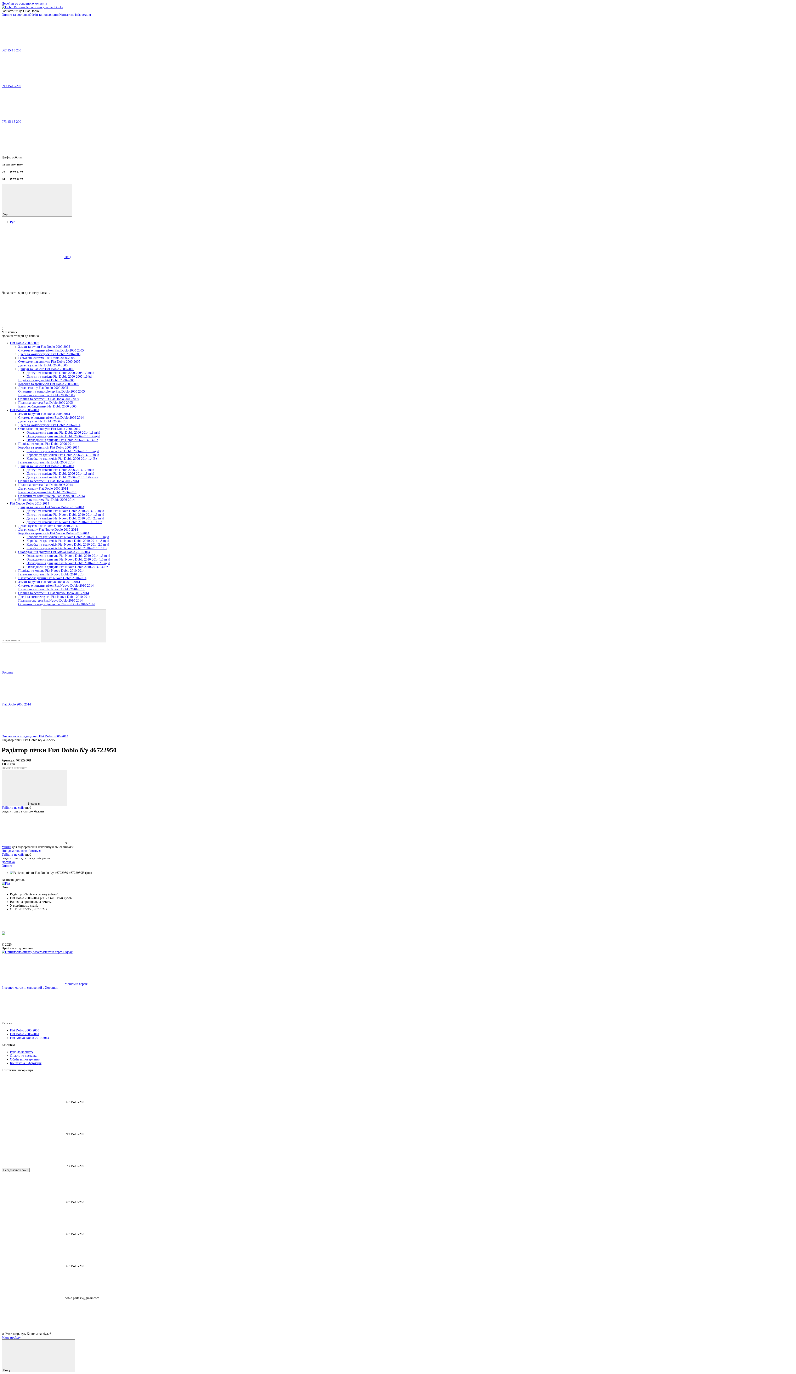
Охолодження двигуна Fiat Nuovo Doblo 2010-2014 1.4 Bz (67, 567)
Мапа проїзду (11, 1337)
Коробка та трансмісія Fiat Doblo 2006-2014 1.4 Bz (62, 458)
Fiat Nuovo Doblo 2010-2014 (29, 503)
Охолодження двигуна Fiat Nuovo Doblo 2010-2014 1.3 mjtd (68, 555)
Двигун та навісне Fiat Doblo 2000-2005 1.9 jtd (59, 376)
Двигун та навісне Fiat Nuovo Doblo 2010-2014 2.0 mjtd (65, 518)
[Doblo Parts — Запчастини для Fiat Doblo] (22, 940)
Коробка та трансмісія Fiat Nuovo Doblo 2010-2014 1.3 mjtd (68, 537)
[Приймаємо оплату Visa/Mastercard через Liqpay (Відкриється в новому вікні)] (37, 952)
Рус (12, 222)
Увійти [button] (6, 847)
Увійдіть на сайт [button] (13, 807)
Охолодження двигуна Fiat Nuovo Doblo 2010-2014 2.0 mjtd (68, 563)
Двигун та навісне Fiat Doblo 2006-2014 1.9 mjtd (60, 470)
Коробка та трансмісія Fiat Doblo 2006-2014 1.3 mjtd (63, 451)
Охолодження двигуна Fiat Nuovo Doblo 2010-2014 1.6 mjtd (68, 559)
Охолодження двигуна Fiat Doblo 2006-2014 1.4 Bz (62, 440)
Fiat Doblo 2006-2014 (24, 410)
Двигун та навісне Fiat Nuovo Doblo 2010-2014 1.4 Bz (64, 522)
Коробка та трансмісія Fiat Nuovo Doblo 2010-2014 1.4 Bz (67, 548)
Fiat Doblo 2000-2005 (24, 343)
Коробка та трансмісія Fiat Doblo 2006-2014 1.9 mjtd (63, 455)
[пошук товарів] (73, 625)
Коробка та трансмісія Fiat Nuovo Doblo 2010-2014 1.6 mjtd (68, 540)
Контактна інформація (75, 14)
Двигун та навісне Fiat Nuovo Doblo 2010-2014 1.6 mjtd (65, 514)
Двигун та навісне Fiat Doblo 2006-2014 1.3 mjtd (60, 473)
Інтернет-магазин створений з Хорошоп (30, 987)
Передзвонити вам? (15, 1170)
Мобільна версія (75, 984)
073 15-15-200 (11, 121)
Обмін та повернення (44, 14)
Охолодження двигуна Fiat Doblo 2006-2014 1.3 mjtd (63, 432)
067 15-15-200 (11, 50)
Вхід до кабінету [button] (21, 1052)
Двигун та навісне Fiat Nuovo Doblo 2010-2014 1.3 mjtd (65, 511)
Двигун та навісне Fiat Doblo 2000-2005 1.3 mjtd (60, 373)
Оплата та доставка (15, 14)
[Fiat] (6, 883)
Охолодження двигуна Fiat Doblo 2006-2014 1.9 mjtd (63, 436)
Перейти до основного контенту (24, 3)
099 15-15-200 (11, 86)
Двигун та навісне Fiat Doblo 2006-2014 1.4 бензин (62, 477)
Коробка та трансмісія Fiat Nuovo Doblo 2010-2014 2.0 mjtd (68, 544)
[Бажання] (398, 275)
